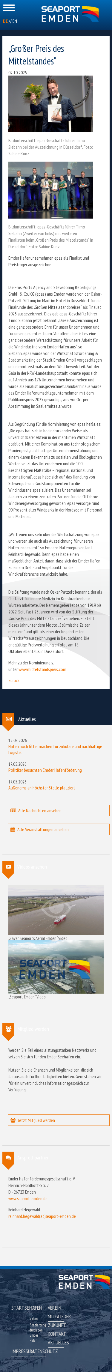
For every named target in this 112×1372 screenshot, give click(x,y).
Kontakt (56, 1333)
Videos (34, 1318)
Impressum (19, 1351)
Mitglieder (56, 1316)
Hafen (36, 1307)
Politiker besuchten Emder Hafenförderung (45, 770)
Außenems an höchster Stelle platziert (41, 788)
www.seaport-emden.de (27, 1198)
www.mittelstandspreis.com (42, 669)
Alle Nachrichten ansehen (40, 810)
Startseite (19, 1307)
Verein (54, 1307)
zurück (13, 680)
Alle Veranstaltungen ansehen (43, 829)
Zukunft (56, 1325)
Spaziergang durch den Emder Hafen (38, 1333)
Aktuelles (56, 1342)
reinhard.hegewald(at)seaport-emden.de (42, 1216)
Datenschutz (38, 1351)
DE (5, 21)
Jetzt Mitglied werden (36, 1120)
